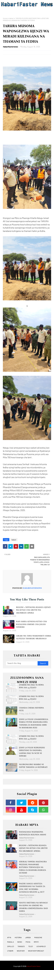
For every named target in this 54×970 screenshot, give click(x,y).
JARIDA (28, 937)
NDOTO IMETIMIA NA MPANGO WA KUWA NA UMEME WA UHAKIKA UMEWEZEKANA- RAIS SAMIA (33, 907)
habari (11, 18)
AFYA (9, 937)
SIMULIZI (10, 946)
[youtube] (21, 810)
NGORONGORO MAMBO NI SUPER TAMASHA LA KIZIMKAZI (33, 765)
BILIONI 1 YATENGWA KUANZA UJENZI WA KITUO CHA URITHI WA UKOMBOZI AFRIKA (33, 610)
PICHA (28, 942)
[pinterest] (43, 802)
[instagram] (10, 810)
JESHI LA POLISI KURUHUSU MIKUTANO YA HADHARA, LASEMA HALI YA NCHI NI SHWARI (32, 751)
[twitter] (21, 802)
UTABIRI (10, 951)
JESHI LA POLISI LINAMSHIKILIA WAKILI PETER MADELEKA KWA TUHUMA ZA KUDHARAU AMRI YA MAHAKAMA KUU (33, 723)
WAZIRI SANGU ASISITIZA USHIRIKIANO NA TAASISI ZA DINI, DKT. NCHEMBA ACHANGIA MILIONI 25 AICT (32, 888)
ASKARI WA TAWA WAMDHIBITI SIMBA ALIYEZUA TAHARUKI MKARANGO (33, 637)
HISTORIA (18, 937)
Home (5, 18)
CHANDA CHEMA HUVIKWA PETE (31, 709)
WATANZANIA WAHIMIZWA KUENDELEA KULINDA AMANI (32, 833)
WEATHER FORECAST (36, 951)
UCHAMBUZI (41, 946)
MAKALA (10, 942)
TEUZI (30, 946)
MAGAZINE (38, 937)
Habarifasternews (10, 47)
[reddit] (32, 802)
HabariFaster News (33, 966)
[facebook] (10, 802)
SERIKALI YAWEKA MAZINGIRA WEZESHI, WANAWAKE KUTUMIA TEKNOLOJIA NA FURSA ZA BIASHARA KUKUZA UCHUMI (33, 867)
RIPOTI (36, 942)
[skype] (32, 810)
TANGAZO (21, 946)
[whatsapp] (43, 810)
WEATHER (20, 951)
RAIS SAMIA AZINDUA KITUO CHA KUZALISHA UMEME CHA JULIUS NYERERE (31, 624)
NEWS (19, 942)
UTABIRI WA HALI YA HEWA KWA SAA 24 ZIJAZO (31, 686)
